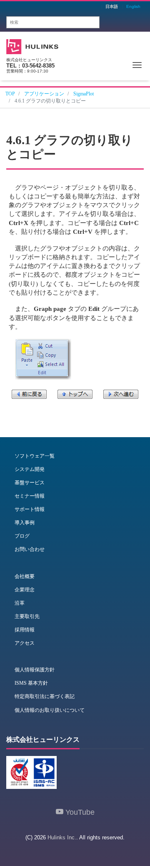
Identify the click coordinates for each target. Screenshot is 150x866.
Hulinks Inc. (62, 837)
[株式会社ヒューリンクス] (32, 45)
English (133, 7)
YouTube (79, 812)
